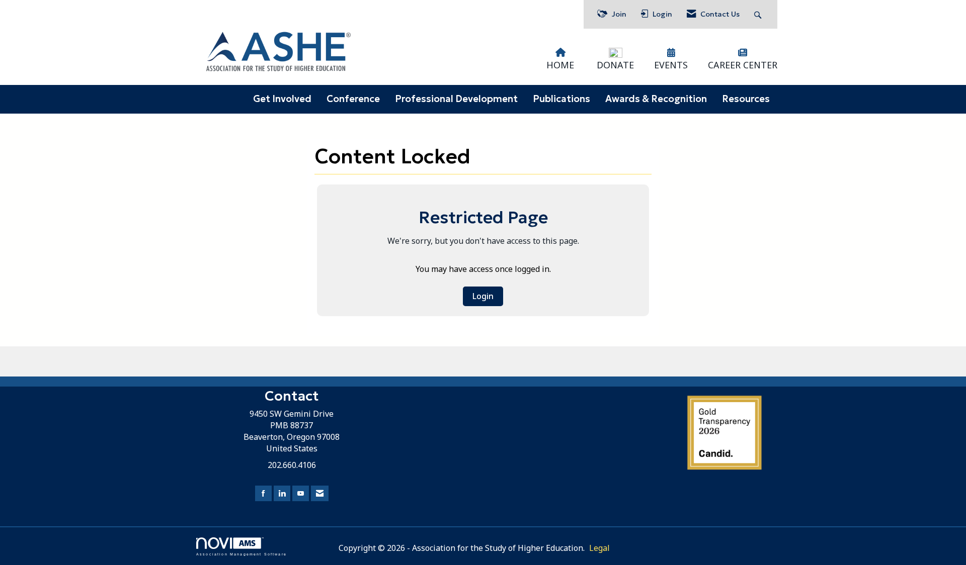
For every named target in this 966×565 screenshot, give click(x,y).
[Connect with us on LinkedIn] (282, 493)
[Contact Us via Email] (320, 493)
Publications (561, 99)
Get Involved (282, 99)
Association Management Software (241, 554)
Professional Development (456, 99)
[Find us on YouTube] (300, 493)
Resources (746, 99)
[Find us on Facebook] (263, 493)
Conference (353, 99)
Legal (599, 547)
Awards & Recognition (656, 99)
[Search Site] (759, 14)
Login (483, 296)
